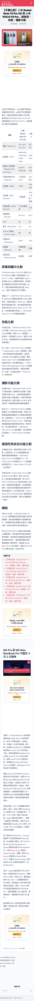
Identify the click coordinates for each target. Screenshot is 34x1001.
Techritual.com (17, 998)
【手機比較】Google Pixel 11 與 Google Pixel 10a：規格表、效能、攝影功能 (17, 589)
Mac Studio (15, 850)
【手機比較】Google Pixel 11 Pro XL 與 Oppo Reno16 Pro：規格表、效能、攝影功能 (17, 571)
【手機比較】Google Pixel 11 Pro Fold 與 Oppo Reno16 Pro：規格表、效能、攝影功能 (17, 562)
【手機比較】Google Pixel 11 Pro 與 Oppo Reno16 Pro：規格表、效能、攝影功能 (17, 580)
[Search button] (31, 991)
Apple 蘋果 (22, 948)
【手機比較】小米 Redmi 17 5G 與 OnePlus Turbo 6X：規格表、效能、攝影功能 (17, 598)
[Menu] (31, 3)
